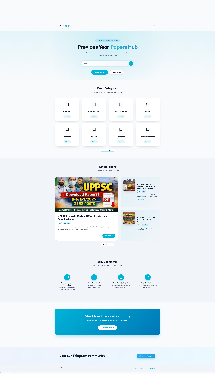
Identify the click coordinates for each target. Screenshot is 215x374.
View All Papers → (107, 245)
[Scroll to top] (210, 369)
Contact (146, 368)
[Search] (131, 63)
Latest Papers (116, 72)
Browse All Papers (99, 72)
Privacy (141, 368)
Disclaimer (152, 368)
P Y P (65, 26)
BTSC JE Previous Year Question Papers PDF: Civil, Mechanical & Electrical (146, 186)
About (136, 368)
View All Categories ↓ (107, 150)
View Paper (107, 236)
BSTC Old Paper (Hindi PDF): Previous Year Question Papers (147, 220)
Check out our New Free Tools (9, 373)
